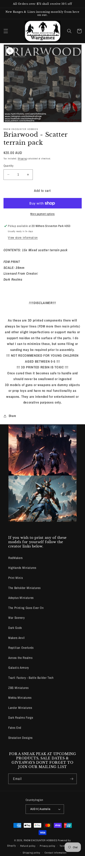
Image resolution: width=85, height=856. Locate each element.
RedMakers (15, 558)
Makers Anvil (16, 638)
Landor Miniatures (20, 708)
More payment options (42, 214)
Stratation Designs (20, 738)
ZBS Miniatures (18, 688)
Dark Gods (15, 628)
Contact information (56, 852)
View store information (23, 237)
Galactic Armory (18, 667)
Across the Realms (20, 658)
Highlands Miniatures (22, 568)
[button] (6, 31)
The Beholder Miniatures (24, 588)
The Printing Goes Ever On (26, 608)
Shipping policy (31, 852)
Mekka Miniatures (20, 697)
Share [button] (12, 416)
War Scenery (16, 617)
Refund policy (27, 846)
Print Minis (15, 578)
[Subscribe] (72, 779)
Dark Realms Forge (20, 717)
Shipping (22, 158)
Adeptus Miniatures (21, 598)
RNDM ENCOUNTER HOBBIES (40, 840)
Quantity (9, 166)
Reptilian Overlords (21, 647)
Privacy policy (47, 846)
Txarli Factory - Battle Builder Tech (31, 678)
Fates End (14, 727)
